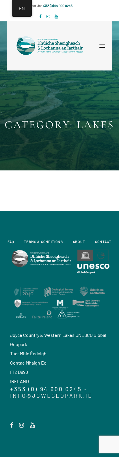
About (79, 241)
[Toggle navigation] (81, 46)
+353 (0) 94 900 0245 (57, 5)
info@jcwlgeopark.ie (51, 395)
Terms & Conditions (43, 241)
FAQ (11, 241)
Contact (103, 241)
